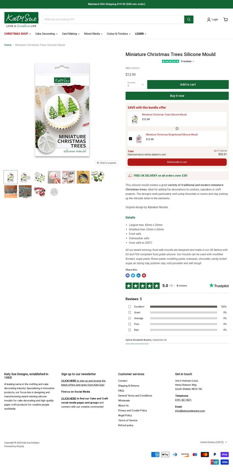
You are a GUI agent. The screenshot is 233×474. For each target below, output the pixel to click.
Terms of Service (127, 420)
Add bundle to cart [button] (177, 162)
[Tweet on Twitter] (133, 275)
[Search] (188, 19)
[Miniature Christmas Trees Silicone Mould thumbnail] (10, 177)
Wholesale (124, 400)
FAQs (121, 390)
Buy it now (177, 95)
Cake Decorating (45, 33)
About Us (123, 405)
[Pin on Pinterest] (144, 275)
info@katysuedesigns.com (190, 410)
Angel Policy (125, 415)
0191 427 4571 (183, 399)
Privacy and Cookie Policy (132, 410)
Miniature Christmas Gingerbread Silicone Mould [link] (172, 134)
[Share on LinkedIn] (138, 275)
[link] (135, 119)
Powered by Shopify (14, 446)
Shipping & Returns (128, 385)
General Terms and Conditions (135, 395)
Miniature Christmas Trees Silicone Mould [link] (164, 114)
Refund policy (125, 425)
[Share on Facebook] (128, 275)
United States (212, 442)
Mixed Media (92, 33)
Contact (122, 380)
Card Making (70, 33)
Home (7, 45)
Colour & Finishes (118, 33)
